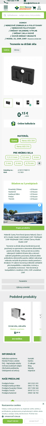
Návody (31, 368)
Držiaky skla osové (24, 33)
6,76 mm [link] (30, 163)
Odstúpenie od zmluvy (10, 371)
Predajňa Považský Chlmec (12, 388)
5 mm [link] (8, 163)
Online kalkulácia (26, 123)
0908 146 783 (33, 393)
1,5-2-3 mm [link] (12, 157)
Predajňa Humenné (9, 393)
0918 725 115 (33, 390)
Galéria (6, 50)
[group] (17, 322)
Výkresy (16, 50)
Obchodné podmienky (10, 368)
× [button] (43, 404)
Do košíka (17, 339)
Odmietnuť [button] (34, 421)
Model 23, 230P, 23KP (16, 39)
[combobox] (23, 15)
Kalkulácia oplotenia (9, 359)
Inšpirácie (31, 371)
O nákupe (31, 363)
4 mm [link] (36, 157)
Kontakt (31, 359)
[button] (23, 416)
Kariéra (30, 361)
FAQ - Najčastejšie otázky (11, 363)
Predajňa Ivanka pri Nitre (11, 386)
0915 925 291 (33, 383)
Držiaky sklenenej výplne (23, 31)
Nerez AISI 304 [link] (28, 140)
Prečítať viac (33, 414)
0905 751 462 (33, 386)
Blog (30, 366)
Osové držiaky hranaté (24, 36)
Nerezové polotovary (24, 28)
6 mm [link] (18, 163)
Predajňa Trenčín (8, 390)
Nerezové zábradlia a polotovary (24, 25)
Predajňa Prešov (8, 383)
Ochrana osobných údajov (12, 366)
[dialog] (23, 413)
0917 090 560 (33, 388)
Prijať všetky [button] (12, 421)
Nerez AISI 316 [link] (23, 146)
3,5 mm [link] (25, 157)
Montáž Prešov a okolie (11, 361)
